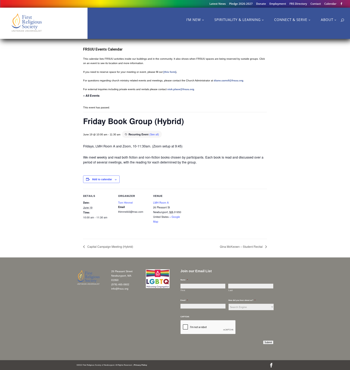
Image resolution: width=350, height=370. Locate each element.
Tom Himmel (125, 202)
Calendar (330, 3)
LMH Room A (161, 202)
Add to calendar (102, 179)
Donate (261, 3)
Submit (268, 342)
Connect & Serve (290, 19)
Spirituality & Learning (237, 19)
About (327, 19)
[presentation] (208, 327)
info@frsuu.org (119, 288)
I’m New (193, 19)
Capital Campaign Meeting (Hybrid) (110, 246)
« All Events (91, 95)
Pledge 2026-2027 (241, 3)
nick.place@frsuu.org (180, 89)
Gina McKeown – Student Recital (241, 246)
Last (230, 290)
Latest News (217, 3)
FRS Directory (298, 3)
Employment (277, 3)
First (183, 290)
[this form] (169, 71)
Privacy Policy (140, 365)
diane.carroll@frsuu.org (228, 80)
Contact (315, 3)
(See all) (154, 134)
